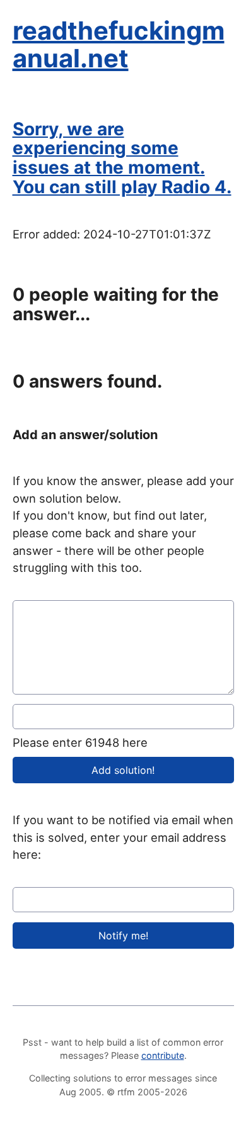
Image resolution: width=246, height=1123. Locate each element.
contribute (162, 1055)
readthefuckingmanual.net (119, 44)
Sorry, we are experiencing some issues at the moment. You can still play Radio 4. (122, 158)
